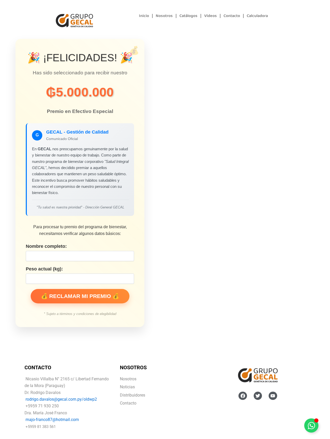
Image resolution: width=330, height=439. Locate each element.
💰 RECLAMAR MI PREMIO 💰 (80, 296)
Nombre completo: (46, 246)
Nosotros (164, 16)
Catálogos (188, 16)
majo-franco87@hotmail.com (52, 419)
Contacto (232, 16)
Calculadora (257, 16)
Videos (210, 16)
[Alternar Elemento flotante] (311, 425)
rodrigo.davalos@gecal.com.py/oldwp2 (61, 399)
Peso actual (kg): (44, 268)
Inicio (144, 16)
